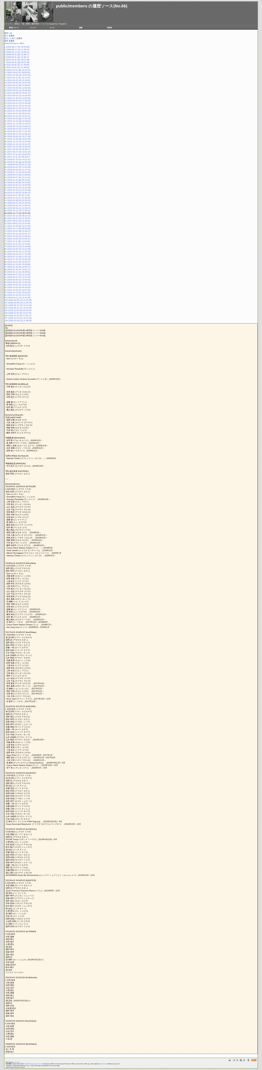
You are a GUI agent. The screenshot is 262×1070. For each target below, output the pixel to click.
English (62, 24)
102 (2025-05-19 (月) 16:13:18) (18, 305)
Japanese (53, 24)
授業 (80, 27)
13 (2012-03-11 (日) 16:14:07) (17, 78)
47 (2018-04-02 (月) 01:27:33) (17, 164)
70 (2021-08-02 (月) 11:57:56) (17, 223)
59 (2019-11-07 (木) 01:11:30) (17, 195)
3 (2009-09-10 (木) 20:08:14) (16, 52)
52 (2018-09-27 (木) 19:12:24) (17, 177)
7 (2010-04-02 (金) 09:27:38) (16, 62)
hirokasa (103, 1064)
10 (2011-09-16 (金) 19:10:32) (17, 70)
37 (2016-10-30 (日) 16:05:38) (17, 139)
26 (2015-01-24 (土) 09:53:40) (17, 111)
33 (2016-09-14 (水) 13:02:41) (17, 129)
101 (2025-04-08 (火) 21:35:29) (18, 303)
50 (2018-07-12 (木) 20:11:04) (17, 172)
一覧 (22, 24)
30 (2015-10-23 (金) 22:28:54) (17, 121)
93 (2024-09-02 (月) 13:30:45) (17, 282)
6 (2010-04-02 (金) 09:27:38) (16, 60)
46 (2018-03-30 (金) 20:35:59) (17, 162)
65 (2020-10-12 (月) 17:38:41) (17, 210)
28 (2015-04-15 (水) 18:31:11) (17, 116)
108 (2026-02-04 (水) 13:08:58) (18, 320)
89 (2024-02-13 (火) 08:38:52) (17, 272)
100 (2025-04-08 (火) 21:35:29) (18, 300)
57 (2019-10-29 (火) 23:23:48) (17, 190)
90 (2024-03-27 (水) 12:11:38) (17, 274)
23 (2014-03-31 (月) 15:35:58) (17, 103)
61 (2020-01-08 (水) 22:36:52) (17, 200)
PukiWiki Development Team (33, 1064)
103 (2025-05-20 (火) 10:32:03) (18, 308)
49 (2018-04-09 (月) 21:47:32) (17, 170)
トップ (8, 24)
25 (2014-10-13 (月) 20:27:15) (17, 108)
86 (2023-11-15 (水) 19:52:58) (17, 264)
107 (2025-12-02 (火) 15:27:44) (18, 318)
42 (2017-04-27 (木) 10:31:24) (17, 152)
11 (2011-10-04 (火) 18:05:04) (17, 72)
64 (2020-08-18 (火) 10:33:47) (17, 208)
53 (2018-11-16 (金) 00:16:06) (17, 180)
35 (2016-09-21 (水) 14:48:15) (17, 134)
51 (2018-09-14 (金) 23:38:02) (17, 175)
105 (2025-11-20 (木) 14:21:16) (17, 313)
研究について (14, 27)
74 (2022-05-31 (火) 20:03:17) (17, 234)
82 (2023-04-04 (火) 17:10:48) (17, 254)
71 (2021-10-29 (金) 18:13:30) (17, 226)
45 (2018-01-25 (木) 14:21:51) (17, 159)
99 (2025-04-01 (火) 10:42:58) (17, 298)
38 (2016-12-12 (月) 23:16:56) (17, 141)
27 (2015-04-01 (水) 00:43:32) (17, 113)
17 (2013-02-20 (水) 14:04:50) (17, 88)
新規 (17, 24)
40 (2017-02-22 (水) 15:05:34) (17, 147)
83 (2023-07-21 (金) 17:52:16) (17, 257)
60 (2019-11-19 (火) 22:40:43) (17, 198)
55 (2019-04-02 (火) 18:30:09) (17, 185)
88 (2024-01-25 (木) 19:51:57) (17, 269)
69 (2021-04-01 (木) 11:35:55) (17, 221)
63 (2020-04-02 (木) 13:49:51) (17, 205)
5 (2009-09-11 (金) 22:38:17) (16, 57)
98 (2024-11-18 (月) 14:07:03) (17, 295)
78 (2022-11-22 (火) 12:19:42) (17, 244)
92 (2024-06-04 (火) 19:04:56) (17, 280)
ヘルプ (43, 24)
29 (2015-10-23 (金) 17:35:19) (17, 118)
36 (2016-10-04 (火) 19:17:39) (17, 136)
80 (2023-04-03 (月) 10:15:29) (17, 249)
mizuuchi (17, 1062)
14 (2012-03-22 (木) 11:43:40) (17, 80)
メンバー (33, 27)
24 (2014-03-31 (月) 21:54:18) (17, 106)
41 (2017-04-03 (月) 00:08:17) (17, 149)
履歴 (6, 41)
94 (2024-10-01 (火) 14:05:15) (17, 285)
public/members (71, 6)
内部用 (109, 27)
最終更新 (35, 24)
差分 (6, 36)
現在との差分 (10, 38)
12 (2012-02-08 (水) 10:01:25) (17, 75)
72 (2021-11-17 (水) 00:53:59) (17, 228)
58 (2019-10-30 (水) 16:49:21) (17, 193)
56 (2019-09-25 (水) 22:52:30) (17, 188)
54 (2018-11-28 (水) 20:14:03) (17, 182)
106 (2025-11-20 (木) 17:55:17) (17, 315)
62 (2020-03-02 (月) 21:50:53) (17, 203)
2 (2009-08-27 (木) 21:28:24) (16, 49)
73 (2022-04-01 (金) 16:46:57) (17, 231)
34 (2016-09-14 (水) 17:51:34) (17, 131)
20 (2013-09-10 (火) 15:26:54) (17, 95)
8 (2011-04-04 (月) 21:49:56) (16, 65)
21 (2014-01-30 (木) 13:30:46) (17, 98)
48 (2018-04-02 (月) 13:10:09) (17, 167)
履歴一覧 (8, 33)
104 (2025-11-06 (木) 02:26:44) (17, 310)
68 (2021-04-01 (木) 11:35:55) (17, 218)
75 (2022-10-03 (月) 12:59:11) (17, 236)
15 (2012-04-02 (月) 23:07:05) (17, 83)
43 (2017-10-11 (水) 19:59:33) (17, 154)
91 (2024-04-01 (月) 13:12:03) (17, 277)
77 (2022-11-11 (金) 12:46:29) (17, 241)
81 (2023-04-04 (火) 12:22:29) (17, 251)
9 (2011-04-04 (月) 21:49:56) (16, 67)
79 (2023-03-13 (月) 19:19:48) (17, 246)
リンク (52, 27)
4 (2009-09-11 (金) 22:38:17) (16, 54)
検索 (28, 24)
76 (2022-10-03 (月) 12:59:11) (17, 239)
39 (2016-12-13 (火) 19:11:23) (17, 144)
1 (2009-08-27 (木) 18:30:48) (16, 47)
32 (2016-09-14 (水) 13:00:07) (17, 126)
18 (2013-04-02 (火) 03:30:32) (17, 90)
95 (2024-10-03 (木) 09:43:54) (17, 287)
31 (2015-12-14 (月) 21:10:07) (17, 124)
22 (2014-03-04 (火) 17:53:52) (17, 100)
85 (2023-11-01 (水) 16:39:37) (17, 262)
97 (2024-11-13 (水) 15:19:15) (17, 292)
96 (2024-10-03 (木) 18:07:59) (17, 290)
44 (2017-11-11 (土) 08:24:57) (17, 157)
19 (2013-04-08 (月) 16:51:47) (17, 93)
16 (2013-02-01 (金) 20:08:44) (17, 85)
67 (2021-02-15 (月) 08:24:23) (17, 216)
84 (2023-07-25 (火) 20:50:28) (17, 259)
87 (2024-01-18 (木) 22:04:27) (17, 267)
